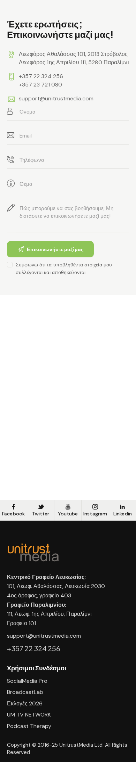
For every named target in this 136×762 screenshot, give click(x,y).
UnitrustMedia (77, 745)
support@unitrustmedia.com (56, 98)
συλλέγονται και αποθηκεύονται (50, 272)
